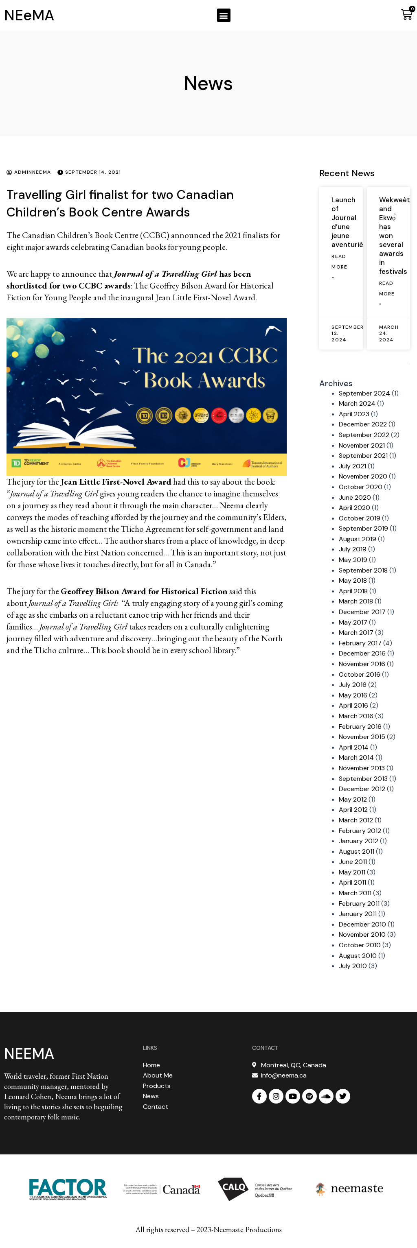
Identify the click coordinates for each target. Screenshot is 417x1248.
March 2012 (356, 820)
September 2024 (364, 393)
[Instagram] (276, 1096)
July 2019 (353, 549)
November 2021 (362, 445)
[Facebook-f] (259, 1096)
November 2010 (362, 934)
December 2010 (362, 924)
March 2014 (356, 757)
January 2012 (358, 841)
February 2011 (359, 903)
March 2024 (357, 403)
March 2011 (355, 893)
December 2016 (362, 653)
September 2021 (363, 455)
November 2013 (362, 768)
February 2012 (360, 830)
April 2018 (353, 591)
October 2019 (359, 518)
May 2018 (353, 580)
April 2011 (352, 882)
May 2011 (352, 872)
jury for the (96, 481)
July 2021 (352, 466)
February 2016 (360, 726)
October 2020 (360, 487)
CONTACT (265, 1047)
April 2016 (353, 705)
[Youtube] (292, 1096)
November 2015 (362, 736)
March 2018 (356, 601)
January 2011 (358, 913)
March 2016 (356, 716)
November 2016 (362, 664)
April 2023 (354, 414)
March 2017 (356, 632)
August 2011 (356, 851)
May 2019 (353, 559)
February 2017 (360, 643)
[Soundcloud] (326, 1096)
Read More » (339, 266)
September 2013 (363, 778)
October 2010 (360, 945)
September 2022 (364, 435)
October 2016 (359, 674)
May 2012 (353, 799)
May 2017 (353, 622)
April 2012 (353, 809)
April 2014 (354, 747)
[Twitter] (343, 1096)
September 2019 (363, 528)
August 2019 (357, 539)
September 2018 (363, 570)
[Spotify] (309, 1096)
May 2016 (353, 695)
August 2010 (358, 955)
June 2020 (355, 497)
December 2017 (362, 612)
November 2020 (363, 476)
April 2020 (354, 507)
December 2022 (363, 424)
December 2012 (362, 789)
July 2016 (353, 684)
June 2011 (353, 861)
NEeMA (29, 15)
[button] (223, 15)
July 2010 (353, 966)
